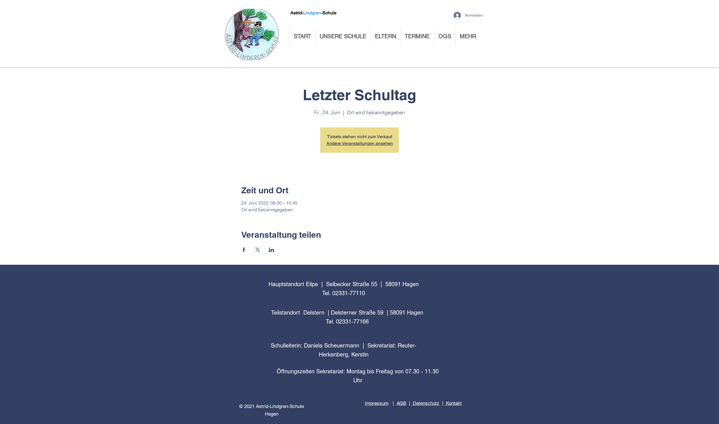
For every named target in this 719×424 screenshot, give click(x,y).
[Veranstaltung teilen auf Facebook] (244, 250)
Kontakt (453, 403)
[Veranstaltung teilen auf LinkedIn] (271, 250)
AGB (401, 403)
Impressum (376, 403)
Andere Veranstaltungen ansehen (359, 143)
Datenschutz (425, 403)
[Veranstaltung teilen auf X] (257, 250)
